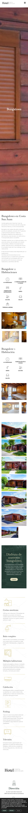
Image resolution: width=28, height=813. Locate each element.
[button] (3, 320)
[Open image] (14, 320)
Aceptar (4, 810)
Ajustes (18, 810)
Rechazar (11, 810)
